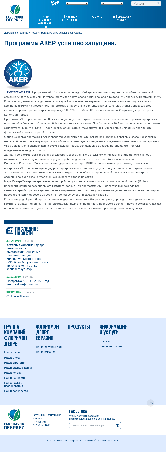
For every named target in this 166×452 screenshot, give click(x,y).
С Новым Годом (17, 296)
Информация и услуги (114, 329)
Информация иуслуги (121, 18)
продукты (96, 16)
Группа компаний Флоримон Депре (45, 22)
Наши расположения (18, 367)
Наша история (13, 372)
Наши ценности (14, 377)
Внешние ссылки (111, 346)
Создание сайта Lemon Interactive (99, 440)
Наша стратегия (15, 362)
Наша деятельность (49, 346)
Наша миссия (13, 357)
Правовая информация (42, 423)
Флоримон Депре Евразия (70, 18)
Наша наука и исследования (13, 384)
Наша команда (46, 351)
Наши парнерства (16, 391)
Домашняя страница (16, 32)
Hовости (105, 341)
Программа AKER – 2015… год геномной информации (27, 282)
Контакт (38, 418)
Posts (34, 32)
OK (158, 2)
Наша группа (12, 352)
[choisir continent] (55, 4)
